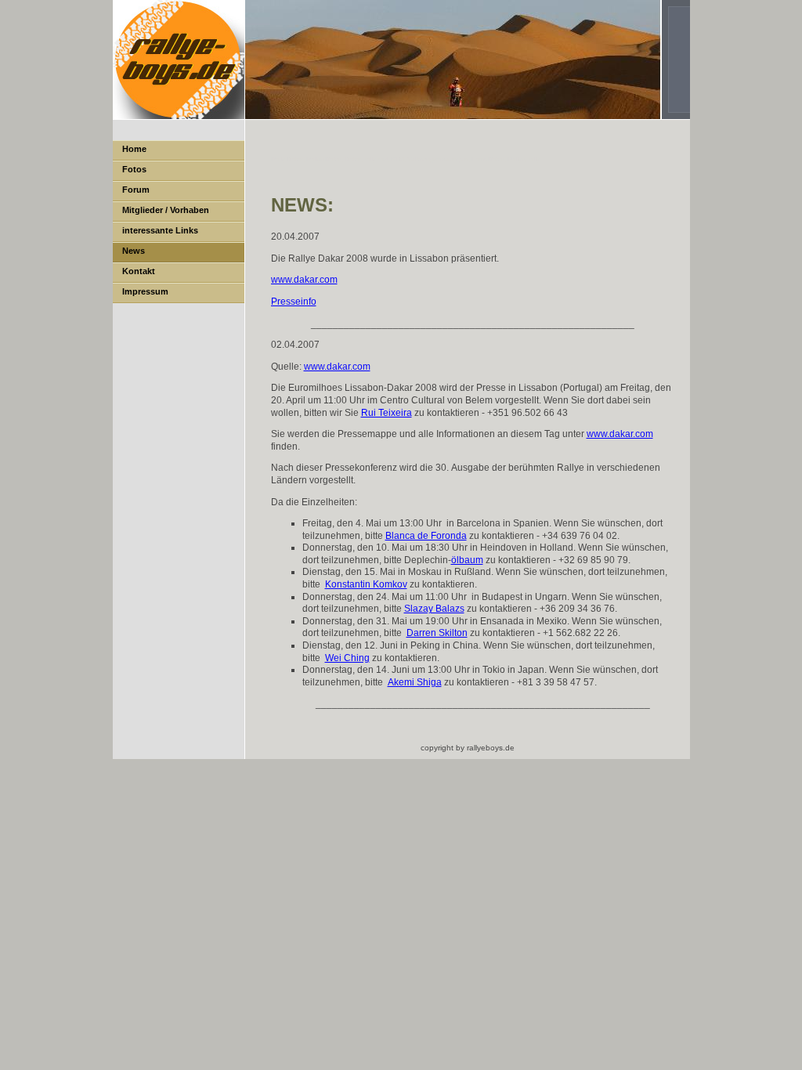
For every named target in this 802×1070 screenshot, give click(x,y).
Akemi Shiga (415, 682)
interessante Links (160, 230)
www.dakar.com (304, 279)
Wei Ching (347, 657)
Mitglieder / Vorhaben (165, 210)
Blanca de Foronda (426, 535)
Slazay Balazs (434, 608)
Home (134, 149)
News (133, 250)
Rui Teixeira (386, 412)
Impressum (145, 291)
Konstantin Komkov (366, 584)
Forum (136, 189)
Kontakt (138, 271)
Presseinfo (293, 301)
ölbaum (467, 560)
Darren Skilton (437, 632)
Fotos (134, 169)
